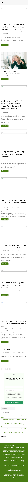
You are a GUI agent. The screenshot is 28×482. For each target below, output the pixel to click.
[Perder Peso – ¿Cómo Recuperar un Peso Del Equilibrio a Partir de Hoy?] (14, 187)
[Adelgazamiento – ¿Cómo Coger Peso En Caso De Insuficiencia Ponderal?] (14, 140)
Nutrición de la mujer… (10, 71)
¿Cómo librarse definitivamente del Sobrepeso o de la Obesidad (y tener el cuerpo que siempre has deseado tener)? (13, 425)
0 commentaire (5, 33)
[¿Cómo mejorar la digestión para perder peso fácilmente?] (14, 234)
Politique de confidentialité (12, 470)
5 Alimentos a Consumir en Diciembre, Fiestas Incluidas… (14, 432)
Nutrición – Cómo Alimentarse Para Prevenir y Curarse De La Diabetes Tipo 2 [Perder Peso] (12, 26)
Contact (20, 470)
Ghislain (11, 31)
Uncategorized (19, 31)
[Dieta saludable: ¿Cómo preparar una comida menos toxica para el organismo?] (14, 310)
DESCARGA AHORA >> (14, 402)
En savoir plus (5, 45)
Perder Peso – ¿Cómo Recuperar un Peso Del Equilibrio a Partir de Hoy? (13, 202)
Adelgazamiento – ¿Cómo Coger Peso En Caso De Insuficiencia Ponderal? (13, 154)
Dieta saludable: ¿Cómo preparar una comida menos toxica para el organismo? (13, 323)
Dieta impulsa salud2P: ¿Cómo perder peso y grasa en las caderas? (12, 285)
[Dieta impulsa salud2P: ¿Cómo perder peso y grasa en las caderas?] (14, 275)
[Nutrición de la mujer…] (14, 60)
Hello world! (5, 350)
